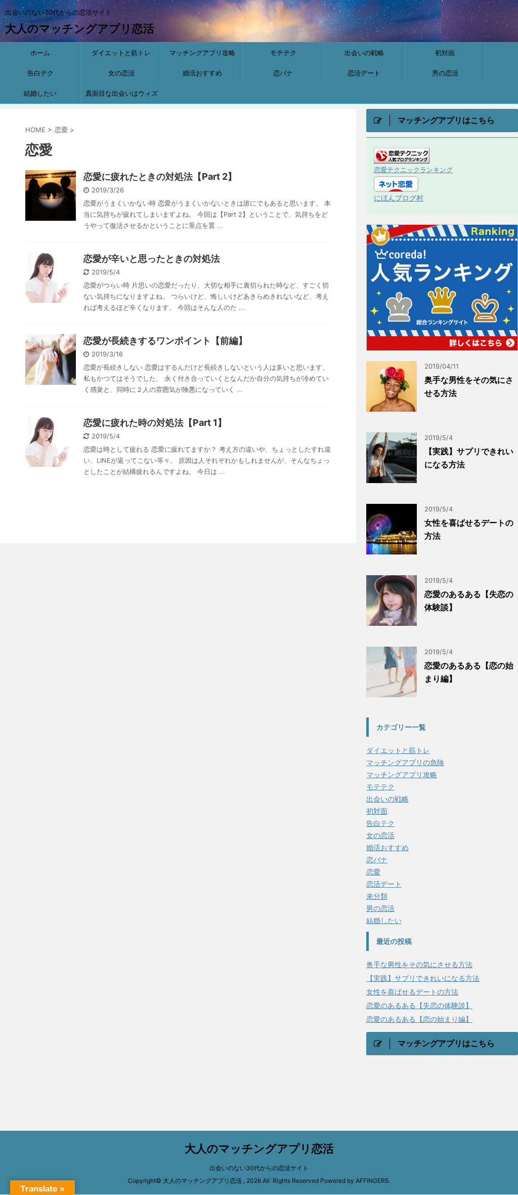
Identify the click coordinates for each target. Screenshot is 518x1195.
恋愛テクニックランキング (413, 170)
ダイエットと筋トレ (121, 53)
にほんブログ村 (398, 197)
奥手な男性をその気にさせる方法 (419, 964)
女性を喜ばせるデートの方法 (412, 991)
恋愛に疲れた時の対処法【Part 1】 (155, 422)
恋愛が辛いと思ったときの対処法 (151, 258)
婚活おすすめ (202, 73)
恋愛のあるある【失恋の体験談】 (419, 1005)
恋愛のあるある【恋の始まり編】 (419, 1019)
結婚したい (40, 93)
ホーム (40, 53)
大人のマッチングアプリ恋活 (79, 28)
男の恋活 (445, 73)
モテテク (283, 53)
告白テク (40, 73)
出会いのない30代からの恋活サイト (259, 1168)
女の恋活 (121, 73)
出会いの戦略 (364, 53)
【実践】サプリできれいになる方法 (423, 978)
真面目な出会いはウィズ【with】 (121, 96)
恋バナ (283, 73)
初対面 (445, 53)
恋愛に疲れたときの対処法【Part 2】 (160, 176)
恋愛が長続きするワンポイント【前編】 (165, 340)
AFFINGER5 (372, 1180)
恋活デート (364, 73)
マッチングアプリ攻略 (202, 53)
